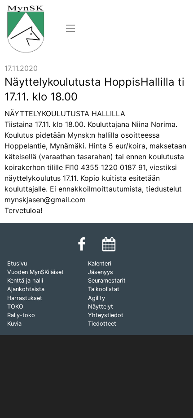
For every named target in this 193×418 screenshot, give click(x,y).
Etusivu (17, 263)
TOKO (15, 306)
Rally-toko (21, 315)
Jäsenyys (100, 272)
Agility (96, 298)
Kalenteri (99, 263)
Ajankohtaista (25, 289)
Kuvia (14, 323)
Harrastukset (24, 298)
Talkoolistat (103, 289)
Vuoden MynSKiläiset (35, 272)
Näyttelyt (100, 306)
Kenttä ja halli (25, 280)
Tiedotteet (102, 323)
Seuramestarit (107, 280)
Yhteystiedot (105, 315)
